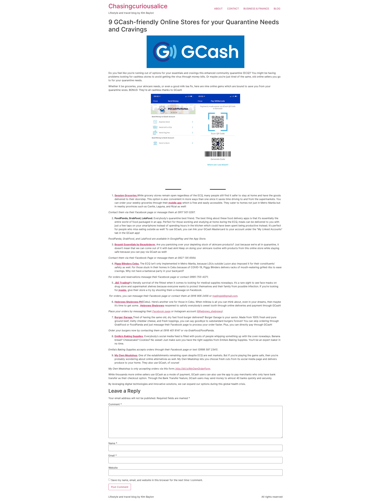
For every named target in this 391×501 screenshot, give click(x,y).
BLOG (277, 8)
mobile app (175, 202)
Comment (115, 404)
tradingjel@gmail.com (225, 295)
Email (112, 455)
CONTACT (233, 8)
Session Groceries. (126, 195)
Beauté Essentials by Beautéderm (135, 244)
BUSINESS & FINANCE (256, 8)
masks (122, 290)
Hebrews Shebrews (152, 305)
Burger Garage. (124, 317)
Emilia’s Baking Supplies (129, 336)
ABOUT (218, 8)
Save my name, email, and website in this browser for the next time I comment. (157, 480)
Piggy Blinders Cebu (127, 263)
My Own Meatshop (126, 355)
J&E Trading (122, 282)
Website (113, 467)
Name (112, 443)
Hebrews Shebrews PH (128, 301)
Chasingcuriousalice (138, 6)
